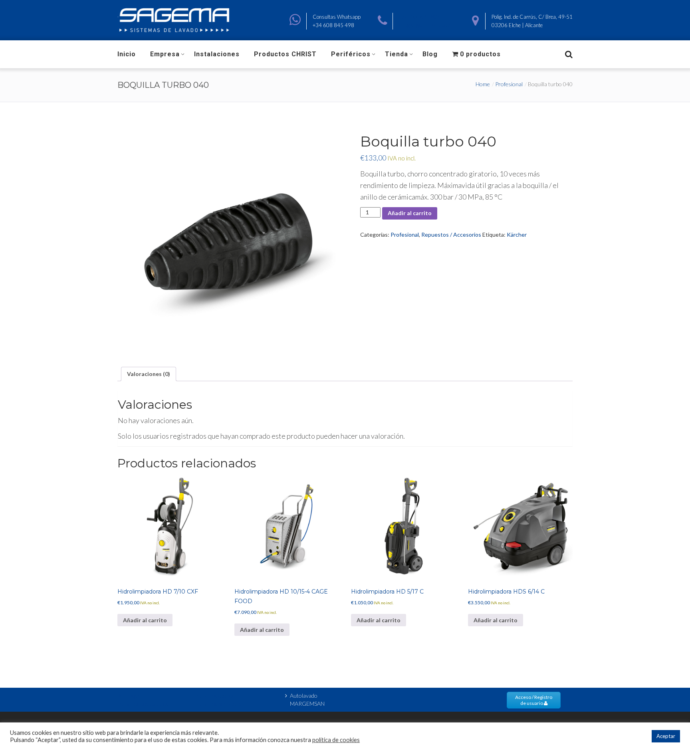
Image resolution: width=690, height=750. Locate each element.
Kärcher (517, 234)
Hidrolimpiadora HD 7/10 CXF (157, 591)
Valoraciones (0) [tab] (148, 373)
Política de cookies (215, 696)
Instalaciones (217, 54)
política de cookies (336, 739)
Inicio (126, 54)
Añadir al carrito (410, 213)
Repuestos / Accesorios (451, 234)
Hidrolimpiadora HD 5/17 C (387, 591)
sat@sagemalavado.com (426, 25)
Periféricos (351, 54)
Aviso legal (129, 696)
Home (483, 84)
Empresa (165, 54)
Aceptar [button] (665, 736)
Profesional (509, 84)
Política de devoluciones (143, 704)
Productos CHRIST (285, 54)
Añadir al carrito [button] (145, 620)
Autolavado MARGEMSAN (307, 699)
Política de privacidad (218, 704)
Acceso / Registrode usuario (533, 700)
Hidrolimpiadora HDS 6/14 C (506, 591)
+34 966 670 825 (419, 17)
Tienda (396, 54)
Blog (430, 54)
